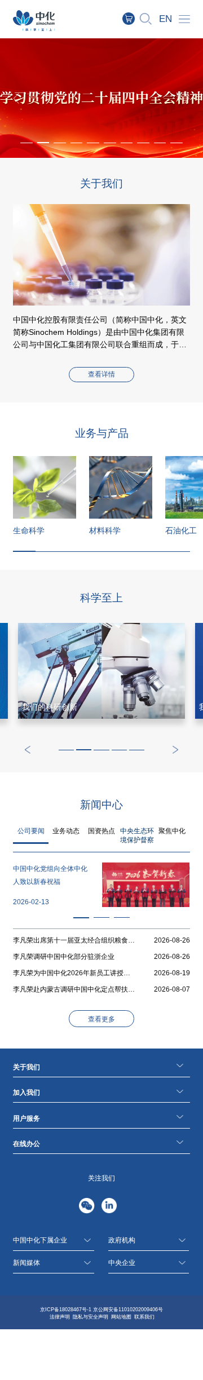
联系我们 (144, 1317)
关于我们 (26, 1067)
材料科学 (105, 530)
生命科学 (29, 530)
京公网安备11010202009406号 (128, 1309)
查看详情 (101, 374)
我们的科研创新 (49, 706)
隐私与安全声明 (90, 1317)
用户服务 (26, 1118)
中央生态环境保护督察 (137, 835)
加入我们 (26, 1092)
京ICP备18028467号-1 (65, 1309)
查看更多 (101, 1019)
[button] (43, 142)
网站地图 (121, 1317)
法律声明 (60, 1317)
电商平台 (134, 18)
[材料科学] (120, 487)
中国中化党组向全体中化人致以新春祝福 (50, 875)
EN (165, 18)
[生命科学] (44, 487)
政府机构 (121, 1240)
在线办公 (26, 1143)
